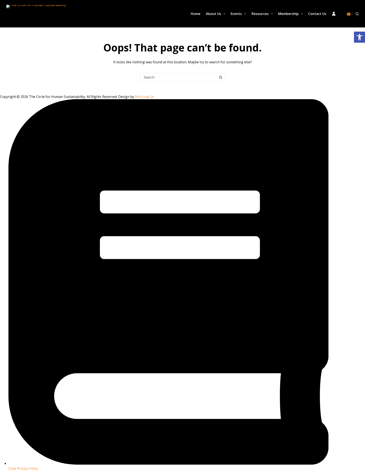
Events (236, 13)
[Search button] (221, 77)
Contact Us (317, 13)
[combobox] (178, 77)
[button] (359, 37)
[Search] (357, 13)
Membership (288, 13)
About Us (213, 13)
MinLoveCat (144, 96)
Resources (260, 13)
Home (195, 13)
